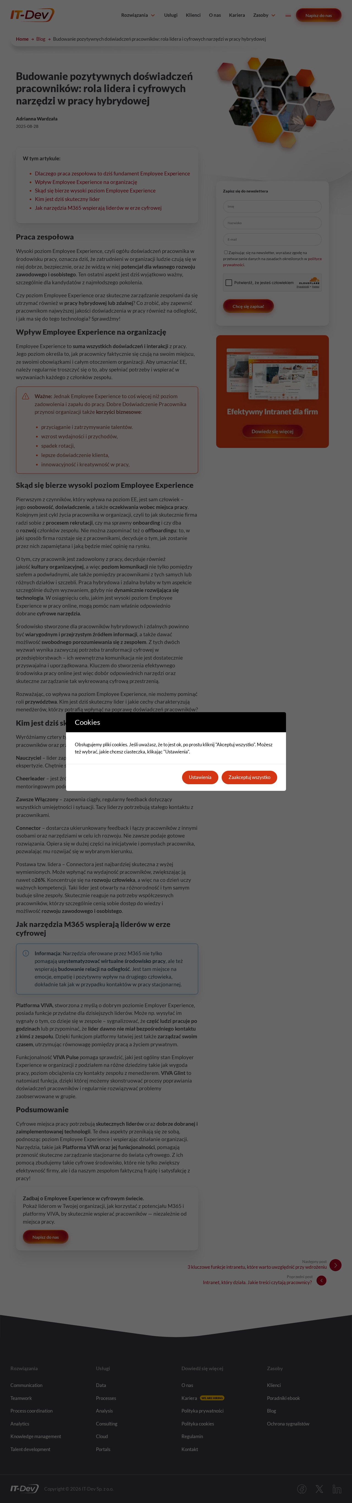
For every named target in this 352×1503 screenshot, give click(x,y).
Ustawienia (200, 777)
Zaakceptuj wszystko (249, 777)
